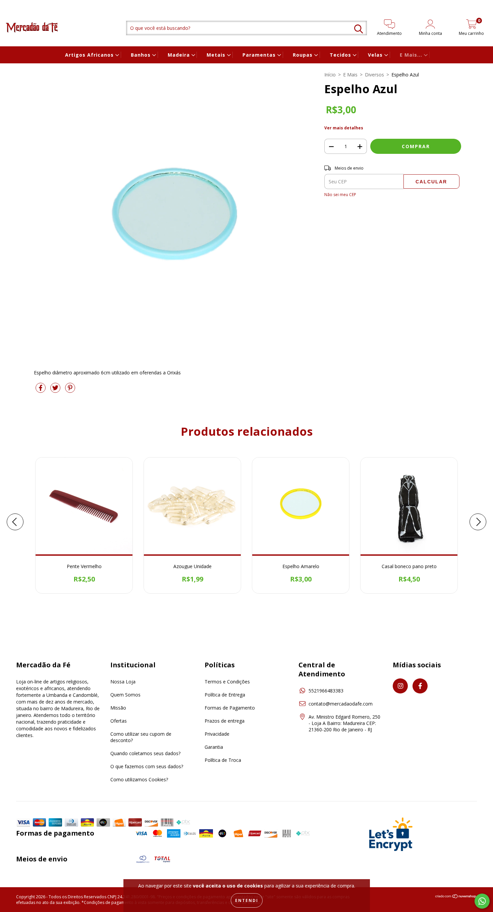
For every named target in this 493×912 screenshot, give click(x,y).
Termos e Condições (227, 681)
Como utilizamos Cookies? (139, 779)
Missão (118, 708)
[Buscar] (358, 29)
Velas (376, 55)
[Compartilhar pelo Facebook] (41, 390)
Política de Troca (223, 760)
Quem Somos (125, 694)
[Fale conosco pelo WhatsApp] (482, 901)
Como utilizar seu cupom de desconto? (140, 737)
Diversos (374, 74)
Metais (217, 55)
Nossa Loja (122, 681)
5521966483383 (326, 690)
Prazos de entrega (224, 721)
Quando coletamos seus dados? (145, 753)
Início (330, 74)
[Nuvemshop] (456, 897)
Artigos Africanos (90, 55)
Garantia (214, 747)
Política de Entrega (225, 694)
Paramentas (259, 55)
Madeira (179, 55)
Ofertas (118, 721)
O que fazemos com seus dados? (146, 766)
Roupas (303, 55)
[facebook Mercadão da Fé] (18, 4)
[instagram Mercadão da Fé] (10, 4)
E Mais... (412, 55)
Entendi (246, 900)
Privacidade (217, 734)
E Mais (350, 74)
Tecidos (341, 55)
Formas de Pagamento (230, 708)
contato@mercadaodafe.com (341, 704)
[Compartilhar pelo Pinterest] (70, 390)
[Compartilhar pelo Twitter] (56, 390)
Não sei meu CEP (340, 194)
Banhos (141, 55)
